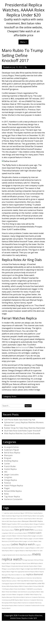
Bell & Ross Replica (12, 452)
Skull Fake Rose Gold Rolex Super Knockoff (22, 430)
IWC (6, 472)
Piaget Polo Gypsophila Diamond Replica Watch (25, 571)
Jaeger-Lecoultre (11, 474)
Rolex (14, 396)
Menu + (23, 42)
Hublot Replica (10, 469)
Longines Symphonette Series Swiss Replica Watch (17, 555)
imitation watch (34, 533)
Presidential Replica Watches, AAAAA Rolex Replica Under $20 (23, 10)
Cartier (7, 463)
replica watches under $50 (35, 583)
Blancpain (8, 455)
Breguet (7, 458)
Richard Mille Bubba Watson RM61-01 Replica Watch (17, 586)
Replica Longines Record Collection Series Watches (26, 578)
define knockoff (22, 347)
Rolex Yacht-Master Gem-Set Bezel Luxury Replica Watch (23, 592)
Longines (8, 477)
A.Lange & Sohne (11, 447)
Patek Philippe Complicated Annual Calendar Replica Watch (20, 566)
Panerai (7, 483)
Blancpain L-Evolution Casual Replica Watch (23, 518)
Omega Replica (10, 480)
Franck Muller (10, 466)
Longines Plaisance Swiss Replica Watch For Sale (28, 550)
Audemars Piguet (11, 450)
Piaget (7, 488)
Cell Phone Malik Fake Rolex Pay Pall (19, 419)
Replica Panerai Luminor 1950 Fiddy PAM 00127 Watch (18, 581)
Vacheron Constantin (13, 499)
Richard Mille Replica (13, 491)
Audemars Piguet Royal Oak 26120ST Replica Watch (21, 516)
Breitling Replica (11, 461)
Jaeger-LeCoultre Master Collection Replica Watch (17, 536)
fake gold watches (24, 529)
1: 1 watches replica (8, 513)
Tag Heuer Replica (12, 496)
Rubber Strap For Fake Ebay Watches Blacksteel (24, 428)
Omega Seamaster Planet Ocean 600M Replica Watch (27, 563)
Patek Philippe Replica (13, 485)
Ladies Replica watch (23, 544)
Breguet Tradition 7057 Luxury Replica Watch (20, 524)
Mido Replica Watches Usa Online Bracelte (22, 433)
